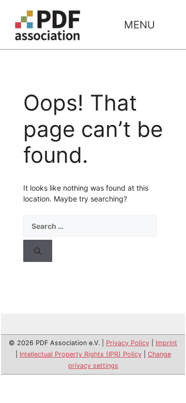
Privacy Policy (127, 343)
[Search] (37, 251)
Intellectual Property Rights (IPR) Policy (81, 354)
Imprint (166, 343)
